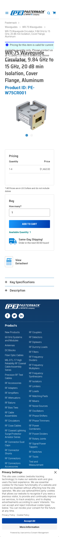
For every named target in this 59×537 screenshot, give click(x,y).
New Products (12, 332)
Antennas (10, 345)
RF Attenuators (12, 397)
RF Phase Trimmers (39, 420)
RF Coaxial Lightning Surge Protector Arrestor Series (15, 433)
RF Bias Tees (11, 407)
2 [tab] (32, 135)
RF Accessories (13, 383)
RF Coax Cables (13, 425)
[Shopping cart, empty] (54, 12)
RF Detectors (35, 337)
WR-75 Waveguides (32, 27)
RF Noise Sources (38, 406)
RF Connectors (12, 458)
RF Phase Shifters (38, 416)
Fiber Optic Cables (14, 355)
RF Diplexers (35, 342)
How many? (15, 206)
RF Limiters (34, 386)
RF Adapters (11, 388)
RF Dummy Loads (38, 347)
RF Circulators (12, 420)
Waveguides (11, 27)
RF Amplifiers (12, 393)
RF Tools (33, 456)
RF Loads (34, 391)
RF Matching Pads (38, 396)
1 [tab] (27, 135)
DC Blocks (10, 350)
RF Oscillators (36, 411)
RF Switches (35, 452)
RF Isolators (35, 381)
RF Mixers (34, 401)
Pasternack (11, 22)
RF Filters (34, 352)
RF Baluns (10, 402)
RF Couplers (35, 332)
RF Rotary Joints (37, 438)
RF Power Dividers (38, 434)
